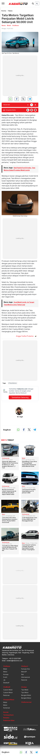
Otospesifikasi (8, 699)
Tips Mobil (24, 690)
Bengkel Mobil (26, 695)
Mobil (5, 669)
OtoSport (24, 666)
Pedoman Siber (9, 720)
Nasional (24, 680)
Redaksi (6, 718)
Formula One (25, 669)
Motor (5, 672)
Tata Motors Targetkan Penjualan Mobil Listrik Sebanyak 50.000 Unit (18, 19)
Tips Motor (25, 692)
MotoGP (24, 672)
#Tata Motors (13, 383)
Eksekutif (6, 683)
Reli (22, 674)
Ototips (24, 687)
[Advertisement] (20, 75)
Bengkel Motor (26, 698)
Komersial (6, 708)
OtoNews (6, 666)
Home (3, 11)
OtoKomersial (26, 702)
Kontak (5, 712)
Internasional (25, 677)
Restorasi (6, 695)
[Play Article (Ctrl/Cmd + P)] (27, 110)
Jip (4, 680)
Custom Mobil (7, 690)
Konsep (5, 674)
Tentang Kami (8, 715)
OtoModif (6, 687)
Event (5, 677)
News (10, 11)
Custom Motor (8, 692)
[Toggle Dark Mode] (37, 3)
